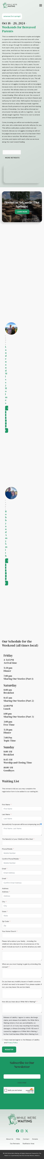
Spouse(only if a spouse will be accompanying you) (21, 824)
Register (9, 1049)
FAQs (18, 1139)
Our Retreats (15, 1143)
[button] (17, 1131)
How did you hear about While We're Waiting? (19, 1002)
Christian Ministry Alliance (31, 1155)
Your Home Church (9, 931)
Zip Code (5, 921)
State (4, 911)
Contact (26, 1139)
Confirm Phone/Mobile (10, 859)
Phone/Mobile (7, 849)
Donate (35, 1139)
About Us (9, 1139)
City (3, 902)
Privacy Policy (12, 1042)
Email (4, 869)
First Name (6, 804)
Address (5, 888)
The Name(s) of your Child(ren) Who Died (17, 839)
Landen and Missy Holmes (6, 375)
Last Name (6, 814)
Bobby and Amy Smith (6, 533)
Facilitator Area (28, 1143)
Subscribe (22, 1083)
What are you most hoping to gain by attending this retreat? (21, 965)
